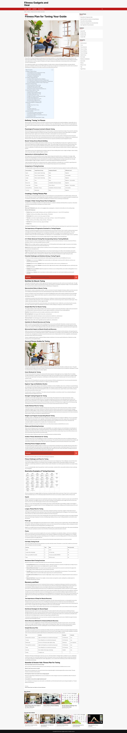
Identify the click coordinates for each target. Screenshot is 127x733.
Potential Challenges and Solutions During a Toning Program (38, 82)
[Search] (102, 9)
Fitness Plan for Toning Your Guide (86, 17)
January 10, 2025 (30, 708)
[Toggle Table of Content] (52, 70)
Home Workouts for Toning (32, 91)
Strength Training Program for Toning (34, 93)
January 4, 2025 (67, 708)
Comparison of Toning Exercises (33, 76)
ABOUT (29, 9)
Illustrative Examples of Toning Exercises (33, 102)
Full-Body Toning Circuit (32, 108)
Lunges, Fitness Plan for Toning (33, 104)
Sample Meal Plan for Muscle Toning (34, 86)
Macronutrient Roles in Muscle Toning (34, 85)
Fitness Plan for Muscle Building (51, 705)
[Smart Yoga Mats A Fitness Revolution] (95, 719)
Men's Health (82, 56)
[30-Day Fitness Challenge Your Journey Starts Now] (70, 698)
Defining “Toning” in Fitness (31, 71)
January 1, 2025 (94, 727)
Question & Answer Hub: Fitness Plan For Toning (35, 117)
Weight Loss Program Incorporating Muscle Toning (36, 96)
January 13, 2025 (30, 726)
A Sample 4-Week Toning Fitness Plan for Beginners (36, 78)
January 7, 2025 (62, 726)
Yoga (81, 66)
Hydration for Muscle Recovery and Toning (35, 87)
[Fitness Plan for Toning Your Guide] (31, 719)
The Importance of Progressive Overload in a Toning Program (38, 80)
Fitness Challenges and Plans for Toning (34, 101)
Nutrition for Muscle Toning (31, 83)
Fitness (26, 14)
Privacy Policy (41, 9)
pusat (26, 708)
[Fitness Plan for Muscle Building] (51, 698)
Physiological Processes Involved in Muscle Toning (36, 72)
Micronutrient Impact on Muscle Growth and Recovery (37, 88)
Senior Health (82, 60)
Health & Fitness (83, 54)
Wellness (82, 62)
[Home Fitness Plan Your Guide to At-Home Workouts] (33, 698)
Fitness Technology (91, 722)
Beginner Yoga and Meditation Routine (34, 92)
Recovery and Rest (29, 111)
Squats (29, 103)
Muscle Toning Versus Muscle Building (34, 73)
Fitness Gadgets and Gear (36, 4)
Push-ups (29, 106)
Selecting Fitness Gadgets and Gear (34, 99)
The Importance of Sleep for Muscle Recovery (35, 112)
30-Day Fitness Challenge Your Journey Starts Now (89, 22)
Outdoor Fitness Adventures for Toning (34, 98)
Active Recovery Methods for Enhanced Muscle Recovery (37, 114)
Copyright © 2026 (56, 731)
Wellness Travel (83, 64)
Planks (29, 107)
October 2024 (82, 36)
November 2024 (83, 34)
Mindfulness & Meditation (85, 58)
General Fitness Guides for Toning (32, 90)
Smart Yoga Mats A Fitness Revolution (87, 24)
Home (25, 9)
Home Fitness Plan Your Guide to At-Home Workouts (35, 687)
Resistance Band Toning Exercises (33, 109)
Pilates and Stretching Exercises (33, 97)
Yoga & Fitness (83, 68)
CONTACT (34, 9)
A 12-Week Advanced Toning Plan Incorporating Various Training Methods (40, 81)
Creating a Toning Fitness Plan (32, 77)
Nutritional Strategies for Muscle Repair (34, 113)
